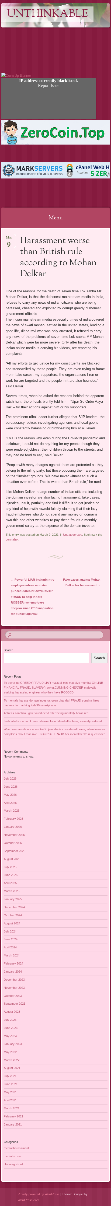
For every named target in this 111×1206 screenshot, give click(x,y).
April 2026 (10, 802)
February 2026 (13, 818)
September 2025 (14, 851)
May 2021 (10, 1092)
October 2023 (13, 995)
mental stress (13, 1156)
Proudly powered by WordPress (39, 1194)
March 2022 (11, 1060)
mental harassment (16, 1148)
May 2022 (10, 1052)
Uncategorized (72, 534)
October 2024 (13, 915)
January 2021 (13, 1124)
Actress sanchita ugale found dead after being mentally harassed (46, 713)
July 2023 (10, 1019)
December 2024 (14, 907)
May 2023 (10, 1035)
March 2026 (11, 810)
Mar (9, 239)
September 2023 (14, 1003)
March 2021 (11, 1108)
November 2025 (14, 834)
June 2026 (11, 786)
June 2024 (11, 939)
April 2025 (10, 883)
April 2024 (10, 947)
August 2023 (12, 1011)
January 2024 (13, 971)
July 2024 (10, 931)
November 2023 (14, 987)
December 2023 (14, 979)
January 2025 (13, 899)
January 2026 (13, 826)
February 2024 (13, 963)
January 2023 (13, 1044)
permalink (12, 539)
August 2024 (12, 923)
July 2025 (10, 867)
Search (8, 650)
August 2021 (12, 1068)
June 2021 (11, 1084)
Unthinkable (47, 14)
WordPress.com (28, 1200)
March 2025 (11, 891)
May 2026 (10, 794)
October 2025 (13, 842)
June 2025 (11, 875)
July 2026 (10, 778)
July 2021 (10, 1076)
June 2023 (11, 1027)
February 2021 (13, 1116)
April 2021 (10, 1100)
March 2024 (11, 955)
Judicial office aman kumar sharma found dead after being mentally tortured (53, 721)
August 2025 (12, 859)
